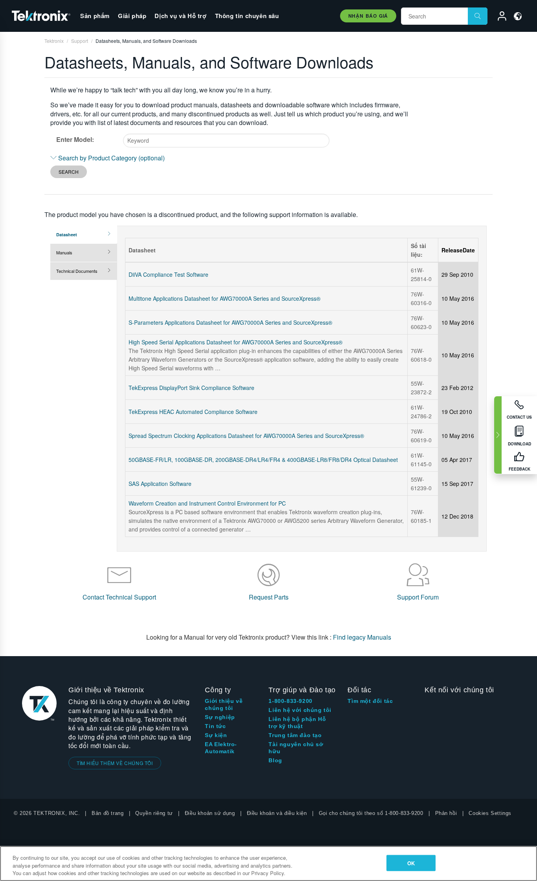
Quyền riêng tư (154, 813)
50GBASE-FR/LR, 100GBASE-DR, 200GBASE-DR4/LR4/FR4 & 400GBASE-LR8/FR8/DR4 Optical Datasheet (263, 459)
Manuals (64, 252)
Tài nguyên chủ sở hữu (295, 747)
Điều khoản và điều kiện (277, 813)
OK (411, 862)
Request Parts (269, 596)
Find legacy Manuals (362, 637)
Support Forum (418, 596)
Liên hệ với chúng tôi (299, 710)
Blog (275, 760)
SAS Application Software (160, 483)
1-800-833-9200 (290, 701)
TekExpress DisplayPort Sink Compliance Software (191, 388)
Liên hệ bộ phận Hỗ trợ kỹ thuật (297, 722)
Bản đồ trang (107, 813)
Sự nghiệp (220, 717)
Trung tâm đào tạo (295, 735)
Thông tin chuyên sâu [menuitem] (247, 15)
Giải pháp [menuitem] (132, 15)
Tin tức (215, 726)
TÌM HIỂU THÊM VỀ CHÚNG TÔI (115, 763)
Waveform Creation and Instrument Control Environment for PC (207, 503)
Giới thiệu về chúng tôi (224, 704)
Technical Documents (76, 271)
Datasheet (66, 234)
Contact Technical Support (119, 596)
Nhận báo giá (368, 15)
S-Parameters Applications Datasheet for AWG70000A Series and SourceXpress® (230, 322)
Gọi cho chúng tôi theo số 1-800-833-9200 (371, 813)
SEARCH (69, 171)
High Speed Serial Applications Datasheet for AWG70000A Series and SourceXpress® (235, 342)
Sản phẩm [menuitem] (95, 15)
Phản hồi (446, 813)
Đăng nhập (498, 17)
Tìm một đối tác (370, 701)
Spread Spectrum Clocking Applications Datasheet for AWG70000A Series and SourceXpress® (246, 436)
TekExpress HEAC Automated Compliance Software (193, 412)
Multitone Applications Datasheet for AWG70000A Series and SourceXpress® (224, 298)
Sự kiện (216, 735)
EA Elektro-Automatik (221, 747)
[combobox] (226, 140)
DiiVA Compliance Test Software (168, 274)
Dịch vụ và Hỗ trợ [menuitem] (180, 15)
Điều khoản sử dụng (210, 813)
